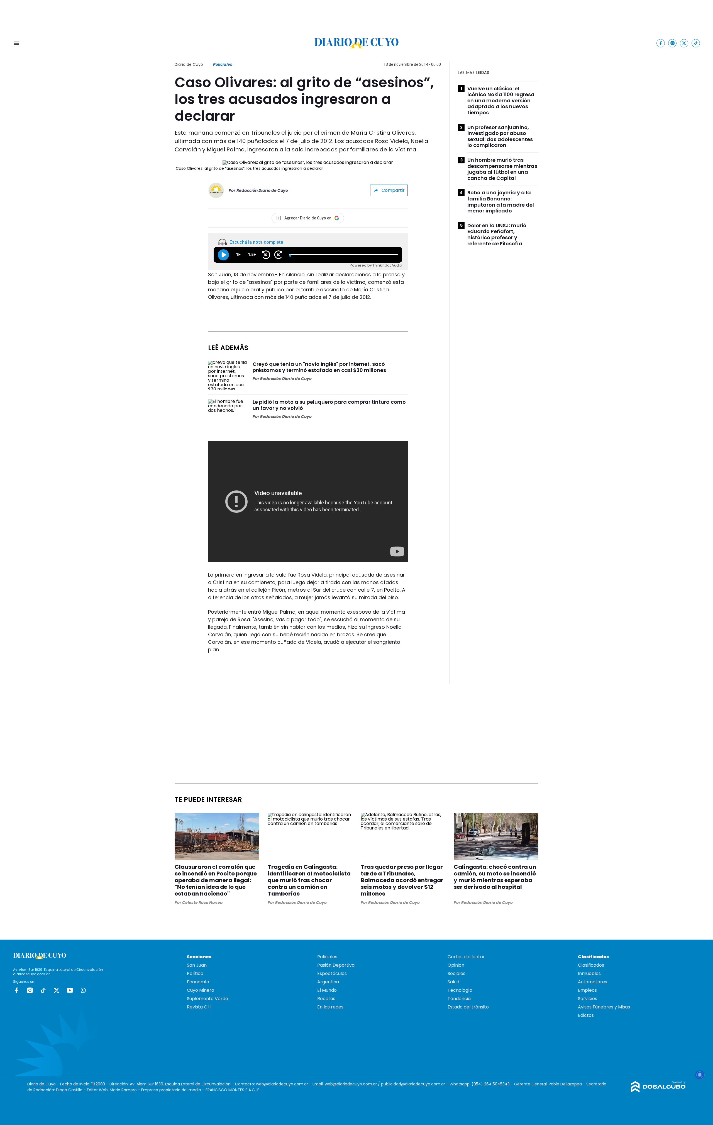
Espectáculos (332, 973)
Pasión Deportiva (336, 965)
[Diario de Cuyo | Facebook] (661, 43)
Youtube (70, 990)
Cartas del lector (466, 957)
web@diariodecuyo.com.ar (282, 1084)
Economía (198, 982)
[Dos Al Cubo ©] (658, 1091)
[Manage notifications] (699, 1074)
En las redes (330, 1007)
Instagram (29, 990)
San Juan (197, 965)
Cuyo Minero (200, 990)
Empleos (587, 990)
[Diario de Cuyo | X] (684, 43)
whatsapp (83, 990)
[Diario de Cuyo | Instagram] (672, 43)
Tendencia (459, 998)
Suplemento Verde (207, 998)
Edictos (586, 1015)
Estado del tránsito (468, 1007)
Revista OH (199, 1007)
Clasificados (591, 965)
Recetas (326, 998)
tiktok (43, 990)
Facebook (16, 990)
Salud (453, 982)
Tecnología (460, 990)
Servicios (587, 998)
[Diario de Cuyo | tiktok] (696, 43)
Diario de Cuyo (189, 64)
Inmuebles (589, 973)
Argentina (328, 982)
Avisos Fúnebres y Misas (604, 1007)
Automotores (592, 982)
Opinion (456, 965)
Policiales (222, 64)
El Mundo (327, 990)
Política (195, 973)
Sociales (456, 973)
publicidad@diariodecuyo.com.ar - (415, 1084)
